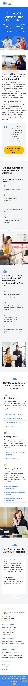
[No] (24, 681)
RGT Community (7, 661)
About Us (5, 669)
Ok (14, 683)
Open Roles (5, 672)
